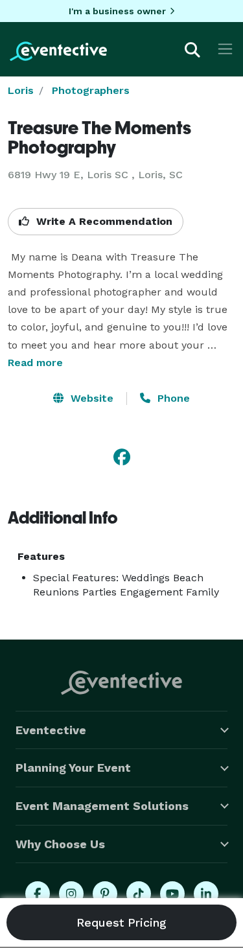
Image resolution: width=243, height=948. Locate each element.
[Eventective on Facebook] (37, 893)
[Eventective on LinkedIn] (206, 893)
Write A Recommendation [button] (102, 221)
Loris (21, 90)
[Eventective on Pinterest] (105, 893)
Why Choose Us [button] (60, 844)
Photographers (91, 90)
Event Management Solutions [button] (102, 806)
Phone (172, 398)
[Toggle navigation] (225, 49)
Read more (35, 362)
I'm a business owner (117, 11)
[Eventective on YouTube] (172, 893)
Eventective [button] (51, 730)
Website (90, 398)
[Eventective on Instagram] (71, 893)
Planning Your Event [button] (73, 767)
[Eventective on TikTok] (138, 893)
